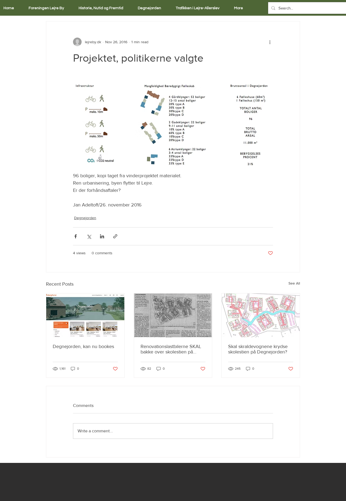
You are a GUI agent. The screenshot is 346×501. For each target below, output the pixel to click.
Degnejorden (85, 218)
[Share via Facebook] (75, 236)
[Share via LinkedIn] (102, 236)
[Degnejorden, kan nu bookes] (85, 315)
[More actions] (270, 42)
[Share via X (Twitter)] (88, 236)
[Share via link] (115, 236)
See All (294, 283)
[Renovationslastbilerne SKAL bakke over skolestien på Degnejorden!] (173, 315)
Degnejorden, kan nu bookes (83, 346)
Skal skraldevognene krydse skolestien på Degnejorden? (258, 349)
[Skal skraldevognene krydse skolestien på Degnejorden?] (261, 315)
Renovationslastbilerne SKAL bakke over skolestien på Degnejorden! (171, 349)
